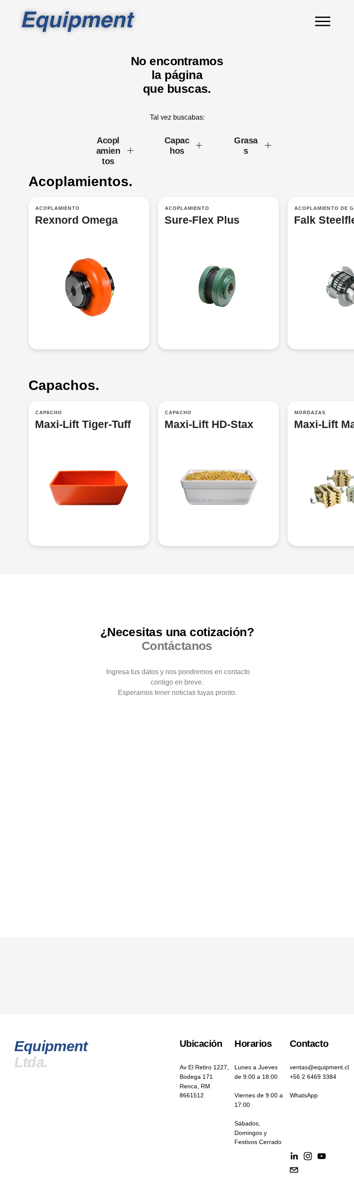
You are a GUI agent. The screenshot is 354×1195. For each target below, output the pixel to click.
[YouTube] (321, 1156)
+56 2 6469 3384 (313, 1076)
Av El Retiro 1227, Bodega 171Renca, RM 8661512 (204, 1081)
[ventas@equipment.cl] (294, 1170)
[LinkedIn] (294, 1156)
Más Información (218, 273)
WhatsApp (304, 1095)
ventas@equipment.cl (319, 1067)
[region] (177, 283)
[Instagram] (307, 1156)
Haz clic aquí (218, 473)
